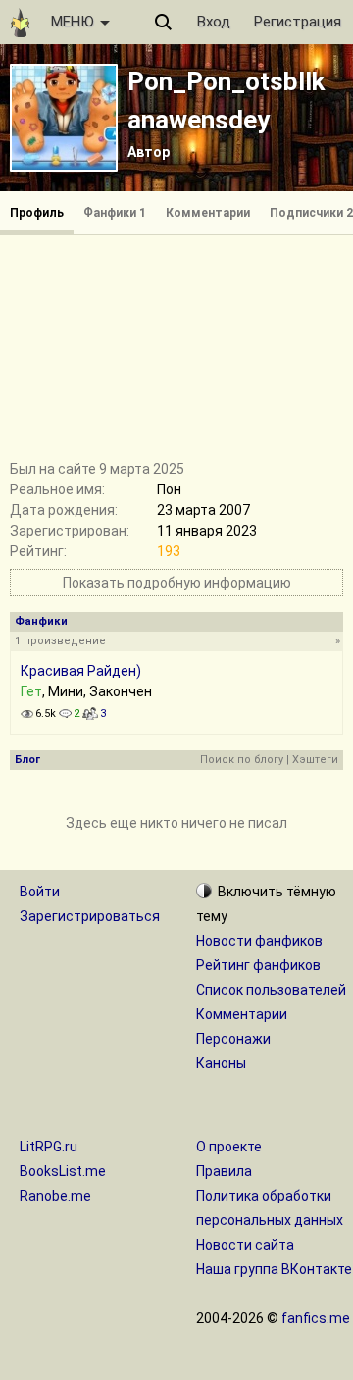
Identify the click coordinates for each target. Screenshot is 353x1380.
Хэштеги (315, 759)
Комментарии (208, 213)
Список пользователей (271, 989)
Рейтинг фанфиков (258, 965)
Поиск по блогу (241, 759)
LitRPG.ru (48, 1146)
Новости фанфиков (259, 940)
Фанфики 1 (114, 213)
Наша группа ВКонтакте (274, 1269)
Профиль (37, 213)
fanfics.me (315, 1318)
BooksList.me (63, 1171)
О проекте (229, 1146)
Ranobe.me (55, 1195)
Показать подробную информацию (177, 582)
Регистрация (297, 21)
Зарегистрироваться (90, 916)
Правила (224, 1171)
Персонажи (233, 1039)
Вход (213, 21)
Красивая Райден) (81, 671)
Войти (40, 891)
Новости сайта (245, 1244)
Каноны (221, 1063)
